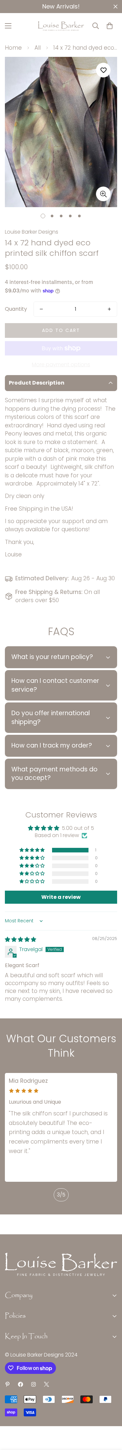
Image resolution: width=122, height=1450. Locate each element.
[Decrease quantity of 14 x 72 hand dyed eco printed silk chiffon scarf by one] (41, 309)
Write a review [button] (61, 897)
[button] (109, 25)
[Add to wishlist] (103, 70)
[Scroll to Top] (110, 1415)
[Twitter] (46, 1384)
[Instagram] (33, 1384)
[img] (20, 939)
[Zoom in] (103, 194)
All (37, 48)
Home (13, 48)
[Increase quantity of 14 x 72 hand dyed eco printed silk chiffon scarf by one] (109, 309)
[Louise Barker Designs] (61, 26)
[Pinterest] (7, 1384)
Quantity (16, 309)
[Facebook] (20, 1384)
